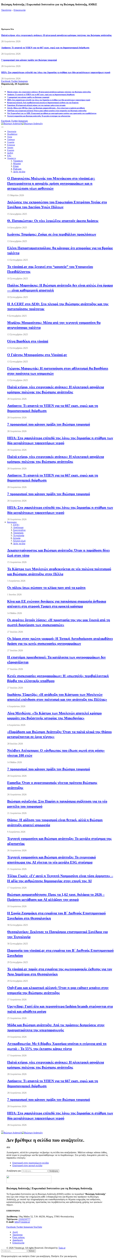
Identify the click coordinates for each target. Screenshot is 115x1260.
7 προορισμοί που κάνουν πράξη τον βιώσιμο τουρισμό (29, 60)
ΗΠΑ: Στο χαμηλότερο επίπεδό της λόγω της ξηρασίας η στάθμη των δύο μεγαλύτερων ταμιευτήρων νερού (55, 72)
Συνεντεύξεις (19, 530)
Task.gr (61, 1248)
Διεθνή (10, 153)
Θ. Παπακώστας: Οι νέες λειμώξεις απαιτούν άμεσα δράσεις (52, 221)
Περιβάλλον (12, 134)
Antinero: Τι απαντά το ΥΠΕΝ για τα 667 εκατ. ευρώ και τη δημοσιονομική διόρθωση (45, 47)
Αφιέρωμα (18, 527)
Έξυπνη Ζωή (19, 541)
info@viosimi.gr (22, 1222)
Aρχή (15, 1232)
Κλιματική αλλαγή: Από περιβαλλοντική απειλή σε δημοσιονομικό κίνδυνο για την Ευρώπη (42, 103)
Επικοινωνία (19, 10)
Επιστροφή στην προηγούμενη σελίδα (30, 1163)
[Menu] (2, 127)
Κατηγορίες (12, 522)
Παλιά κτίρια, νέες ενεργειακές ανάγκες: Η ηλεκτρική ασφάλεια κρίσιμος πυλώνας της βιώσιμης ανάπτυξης (56, 35)
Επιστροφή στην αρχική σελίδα (27, 1165)
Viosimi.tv (11, 158)
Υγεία (9, 137)
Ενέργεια (11, 145)
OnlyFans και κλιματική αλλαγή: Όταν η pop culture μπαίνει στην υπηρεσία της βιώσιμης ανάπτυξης (47, 111)
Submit (32, 1251)
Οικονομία (11, 131)
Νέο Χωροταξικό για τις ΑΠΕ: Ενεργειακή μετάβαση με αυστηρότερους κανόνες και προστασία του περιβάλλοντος (51, 113)
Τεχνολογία (18, 535)
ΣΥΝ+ (16, 524)
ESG (9, 155)
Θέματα (17, 163)
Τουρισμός (18, 532)
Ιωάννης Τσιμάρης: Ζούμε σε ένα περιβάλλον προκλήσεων (51, 234)
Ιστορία (16, 538)
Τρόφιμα (11, 139)
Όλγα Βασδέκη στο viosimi (27, 341)
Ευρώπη (10, 150)
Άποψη (10, 147)
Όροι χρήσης (18, 1237)
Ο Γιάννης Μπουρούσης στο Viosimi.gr (37, 355)
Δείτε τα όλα (19, 171)
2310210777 (24, 1219)
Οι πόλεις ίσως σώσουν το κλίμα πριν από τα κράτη (46, 588)
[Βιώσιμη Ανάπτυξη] (22, 123)
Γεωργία (10, 142)
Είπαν (16, 166)
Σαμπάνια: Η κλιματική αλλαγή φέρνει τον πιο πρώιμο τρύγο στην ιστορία (36, 105)
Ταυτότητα (6, 10)
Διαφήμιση (17, 1240)
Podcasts (17, 169)
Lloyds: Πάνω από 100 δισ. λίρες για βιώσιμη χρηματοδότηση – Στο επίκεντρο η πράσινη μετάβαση (46, 108)
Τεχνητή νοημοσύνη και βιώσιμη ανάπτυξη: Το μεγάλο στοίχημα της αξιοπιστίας (38, 116)
